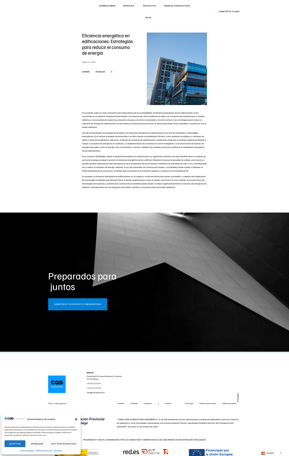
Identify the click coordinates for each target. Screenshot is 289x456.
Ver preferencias (63, 444)
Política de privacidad (44, 450)
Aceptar (15, 444)
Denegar (37, 444)
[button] (76, 419)
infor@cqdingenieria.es (96, 392)
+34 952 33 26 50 (94, 383)
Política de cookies (27, 450)
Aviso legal (58, 450)
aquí (44, 435)
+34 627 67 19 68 (94, 388)
